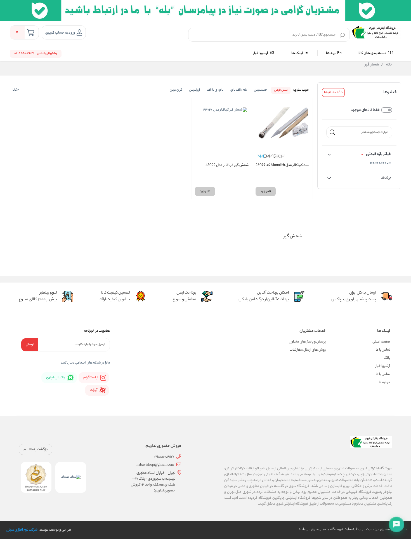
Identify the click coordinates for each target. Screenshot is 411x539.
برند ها (331, 53)
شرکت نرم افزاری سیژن (21, 530)
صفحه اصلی (381, 342)
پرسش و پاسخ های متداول (307, 342)
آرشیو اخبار (260, 53)
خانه (386, 65)
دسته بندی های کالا (372, 53)
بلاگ (387, 358)
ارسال (30, 345)
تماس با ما (383, 350)
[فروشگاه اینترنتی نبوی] (376, 32)
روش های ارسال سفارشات (308, 350)
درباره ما (384, 382)
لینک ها (297, 53)
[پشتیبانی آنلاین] (396, 524)
